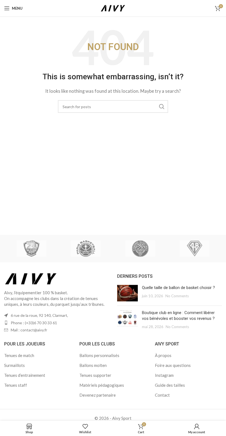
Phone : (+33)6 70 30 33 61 (34, 322)
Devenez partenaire (97, 395)
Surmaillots (14, 365)
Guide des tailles (170, 385)
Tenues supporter (95, 375)
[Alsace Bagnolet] (194, 248)
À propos (163, 355)
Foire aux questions (173, 365)
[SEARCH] (161, 106)
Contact (162, 395)
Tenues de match (19, 355)
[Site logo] (113, 7)
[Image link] (31, 278)
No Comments (177, 296)
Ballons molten (93, 365)
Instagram (164, 375)
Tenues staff (15, 385)
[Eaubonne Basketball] (140, 248)
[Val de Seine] (31, 248)
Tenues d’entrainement (24, 375)
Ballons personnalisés (99, 355)
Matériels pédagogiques (101, 385)
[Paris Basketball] (86, 248)
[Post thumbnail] (127, 293)
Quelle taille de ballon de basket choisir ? (178, 287)
